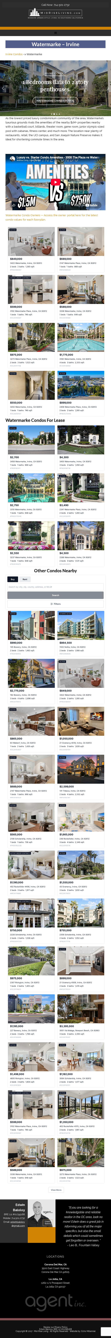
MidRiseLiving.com (55, 13)
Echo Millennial (88, 1331)
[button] (3, 88)
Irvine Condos (14, 54)
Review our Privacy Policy (55, 1327)
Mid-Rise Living (41, 1331)
